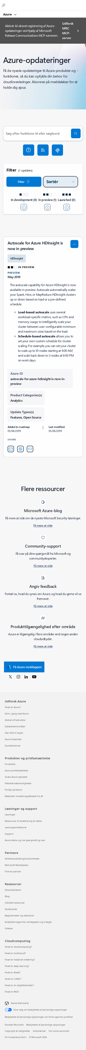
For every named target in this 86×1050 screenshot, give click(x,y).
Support (9, 833)
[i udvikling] (23, 207)
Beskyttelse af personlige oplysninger (45, 1024)
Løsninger (10, 814)
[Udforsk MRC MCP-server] (57, 150)
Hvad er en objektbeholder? (19, 985)
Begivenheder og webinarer (19, 915)
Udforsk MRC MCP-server (67, 30)
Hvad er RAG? (12, 991)
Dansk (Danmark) (20, 1003)
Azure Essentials (13, 739)
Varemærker (39, 1030)
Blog (7, 896)
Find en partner (13, 871)
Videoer (9, 928)
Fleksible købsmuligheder (18, 783)
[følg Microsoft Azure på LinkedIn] (26, 676)
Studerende (11, 909)
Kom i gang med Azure (17, 713)
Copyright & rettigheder (17, 1030)
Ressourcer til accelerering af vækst (23, 820)
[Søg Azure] (4, 5)
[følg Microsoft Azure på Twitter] (10, 676)
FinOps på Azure (13, 789)
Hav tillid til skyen (14, 732)
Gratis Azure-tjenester (16, 776)
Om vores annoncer (59, 1030)
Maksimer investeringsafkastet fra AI (24, 796)
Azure (8, 14)
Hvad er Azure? (13, 707)
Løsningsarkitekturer (16, 827)
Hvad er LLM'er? (13, 978)
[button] (28, 150)
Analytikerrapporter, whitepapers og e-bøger (28, 921)
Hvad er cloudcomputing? (18, 946)
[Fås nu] (66, 207)
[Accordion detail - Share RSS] (20, 449)
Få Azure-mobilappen (27, 667)
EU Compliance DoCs (15, 1037)
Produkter (10, 764)
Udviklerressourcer (15, 902)
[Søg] (76, 133)
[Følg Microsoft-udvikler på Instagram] (18, 676)
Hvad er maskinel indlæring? (20, 959)
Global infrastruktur (15, 719)
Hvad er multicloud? (15, 953)
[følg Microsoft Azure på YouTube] (34, 676)
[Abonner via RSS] (43, 150)
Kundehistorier (13, 745)
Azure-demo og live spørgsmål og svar (25, 840)
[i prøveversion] (47, 207)
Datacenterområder (15, 726)
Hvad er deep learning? (17, 965)
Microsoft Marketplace (16, 864)
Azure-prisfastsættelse (16, 770)
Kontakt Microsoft (14, 1024)
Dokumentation (13, 889)
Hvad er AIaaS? (12, 972)
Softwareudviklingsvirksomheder (22, 858)
